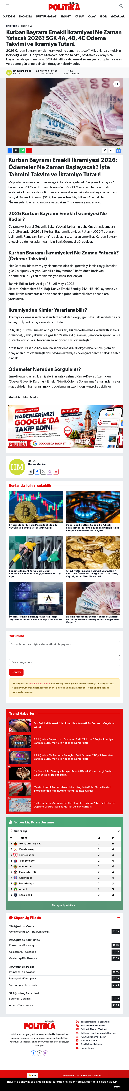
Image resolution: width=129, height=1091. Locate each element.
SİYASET (65, 16)
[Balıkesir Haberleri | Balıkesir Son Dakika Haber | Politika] (64, 6)
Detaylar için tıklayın (64, 905)
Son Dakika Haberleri (92, 1044)
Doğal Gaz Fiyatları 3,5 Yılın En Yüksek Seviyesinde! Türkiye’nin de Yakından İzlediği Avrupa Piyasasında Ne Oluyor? (92, 528)
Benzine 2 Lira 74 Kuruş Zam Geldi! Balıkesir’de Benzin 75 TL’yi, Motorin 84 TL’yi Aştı (35, 574)
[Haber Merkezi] (17, 466)
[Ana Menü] (7, 6)
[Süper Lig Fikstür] (118, 917)
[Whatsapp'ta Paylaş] (22, 150)
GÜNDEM (9, 16)
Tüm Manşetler (89, 1040)
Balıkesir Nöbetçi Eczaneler (95, 1022)
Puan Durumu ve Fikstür (93, 1037)
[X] (39, 1053)
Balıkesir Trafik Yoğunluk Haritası (98, 1033)
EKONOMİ (25, 16)
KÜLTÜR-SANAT (46, 16)
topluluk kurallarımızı (39, 683)
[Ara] (121, 6)
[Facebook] (37, 472)
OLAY (91, 16)
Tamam (117, 1087)
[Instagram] (49, 472)
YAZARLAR (118, 16)
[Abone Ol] (118, 150)
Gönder (16, 672)
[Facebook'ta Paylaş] (10, 150)
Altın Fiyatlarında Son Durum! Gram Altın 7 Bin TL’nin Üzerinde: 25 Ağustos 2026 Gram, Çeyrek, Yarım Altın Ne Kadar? (92, 574)
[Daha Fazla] (29, 150)
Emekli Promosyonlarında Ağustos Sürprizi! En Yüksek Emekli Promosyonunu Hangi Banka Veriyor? (93, 620)
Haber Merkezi (37, 464)
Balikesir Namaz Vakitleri (94, 1029)
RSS (34, 1075)
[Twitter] (43, 472)
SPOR (103, 16)
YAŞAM (79, 16)
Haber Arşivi (87, 1048)
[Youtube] (56, 472)
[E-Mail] (31, 472)
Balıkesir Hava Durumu (93, 1025)
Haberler (11, 26)
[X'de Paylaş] (16, 150)
